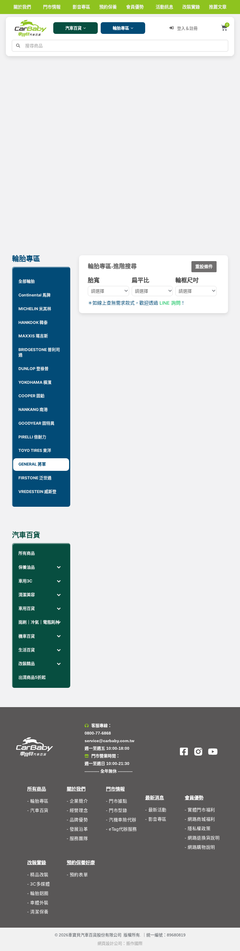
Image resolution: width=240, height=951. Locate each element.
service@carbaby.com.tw (109, 740)
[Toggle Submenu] (59, 567)
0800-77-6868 (98, 733)
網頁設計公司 (109, 943)
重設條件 (204, 266)
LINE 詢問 (170, 303)
